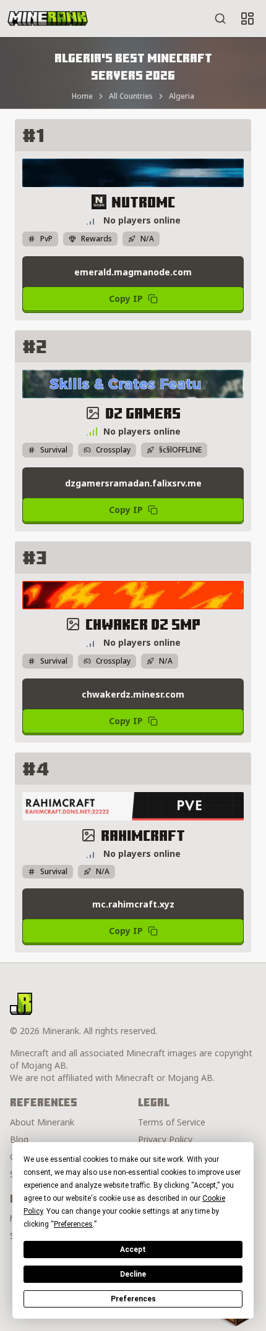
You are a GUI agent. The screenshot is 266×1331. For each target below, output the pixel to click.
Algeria (181, 96)
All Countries (131, 96)
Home (82, 96)
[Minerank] (47, 18)
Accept (133, 1249)
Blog (19, 1139)
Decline (133, 1274)
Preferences (133, 1299)
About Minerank (42, 1122)
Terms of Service (171, 1122)
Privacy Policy (165, 1139)
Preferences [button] (73, 1224)
